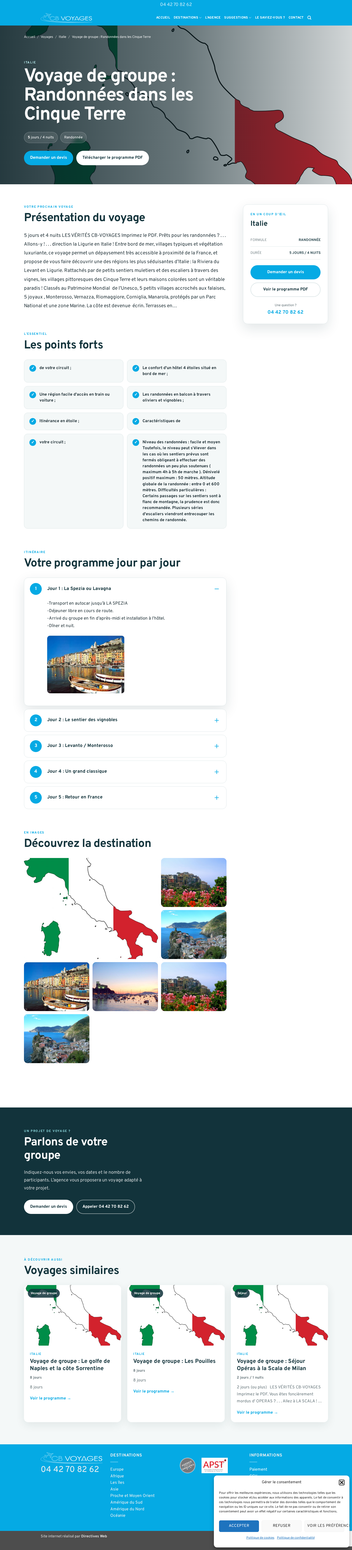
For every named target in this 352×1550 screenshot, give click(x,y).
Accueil (163, 18)
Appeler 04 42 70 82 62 (105, 1206)
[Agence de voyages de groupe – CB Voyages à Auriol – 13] (66, 17)
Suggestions (236, 18)
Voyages (47, 37)
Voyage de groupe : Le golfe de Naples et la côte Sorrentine (70, 1365)
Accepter (239, 1525)
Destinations (186, 18)
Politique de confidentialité (296, 1538)
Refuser (281, 1525)
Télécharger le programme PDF (112, 157)
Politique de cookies (260, 1538)
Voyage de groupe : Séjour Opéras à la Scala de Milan (271, 1365)
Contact (296, 18)
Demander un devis (48, 157)
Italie (62, 37)
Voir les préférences (325, 1525)
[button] (341, 1482)
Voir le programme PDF (285, 289)
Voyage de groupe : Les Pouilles (174, 1361)
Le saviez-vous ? (270, 18)
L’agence (213, 18)
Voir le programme (50, 1398)
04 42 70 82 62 (176, 5)
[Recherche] (309, 18)
